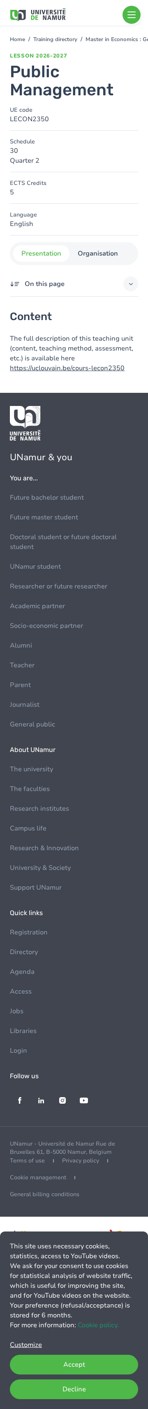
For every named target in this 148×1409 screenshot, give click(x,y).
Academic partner (37, 606)
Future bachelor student (47, 497)
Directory (24, 952)
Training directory (55, 39)
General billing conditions (44, 1194)
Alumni (21, 645)
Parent (20, 685)
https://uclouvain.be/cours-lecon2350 (67, 368)
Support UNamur (36, 887)
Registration (29, 932)
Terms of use (27, 1161)
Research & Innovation (44, 848)
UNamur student (35, 566)
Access (21, 991)
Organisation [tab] (98, 253)
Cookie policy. (98, 1325)
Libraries (23, 1030)
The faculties (30, 788)
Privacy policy (80, 1161)
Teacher (22, 665)
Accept (74, 1364)
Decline (74, 1389)
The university (31, 769)
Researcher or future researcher (58, 586)
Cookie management (38, 1177)
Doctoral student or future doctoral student (63, 542)
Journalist (24, 704)
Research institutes (39, 808)
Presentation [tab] (41, 253)
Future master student (44, 517)
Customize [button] (26, 1344)
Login (18, 1050)
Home (17, 39)
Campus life (28, 828)
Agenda (22, 971)
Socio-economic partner (46, 625)
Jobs (16, 1011)
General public (32, 724)
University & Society (40, 867)
